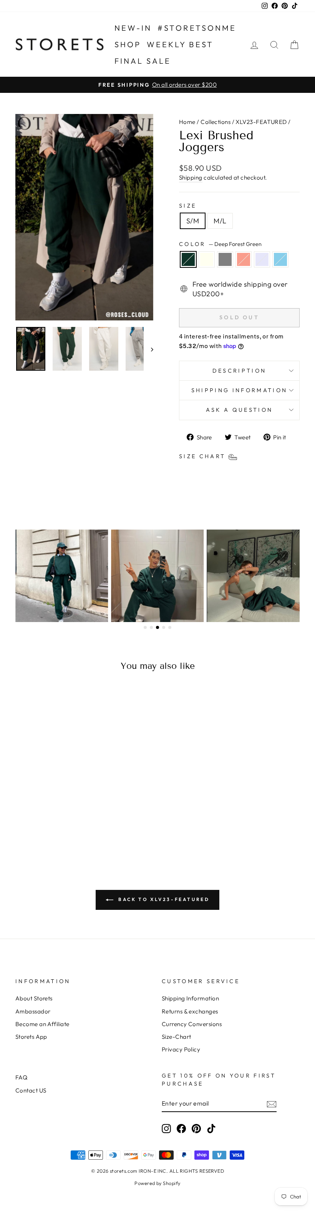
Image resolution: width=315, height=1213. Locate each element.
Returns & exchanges (190, 1011)
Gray (225, 259)
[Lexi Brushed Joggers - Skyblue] (73, 825)
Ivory (206, 259)
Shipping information (239, 390)
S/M (192, 220)
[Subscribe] (272, 1104)
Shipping (190, 177)
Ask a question (239, 409)
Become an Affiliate (42, 1024)
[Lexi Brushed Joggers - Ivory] (32, 825)
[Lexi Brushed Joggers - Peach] (52, 825)
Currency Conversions (192, 1024)
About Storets (34, 998)
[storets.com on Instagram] (166, 1128)
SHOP (127, 44)
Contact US (30, 1090)
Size (187, 205)
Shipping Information (190, 998)
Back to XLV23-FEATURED (163, 899)
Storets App (31, 1036)
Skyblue (280, 259)
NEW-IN (133, 28)
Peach (243, 259)
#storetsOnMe (197, 28)
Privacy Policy (181, 1049)
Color (220, 244)
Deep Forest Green (188, 259)
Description (239, 370)
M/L (220, 220)
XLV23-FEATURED (261, 121)
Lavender (262, 259)
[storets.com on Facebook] (181, 1128)
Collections (215, 121)
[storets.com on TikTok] (211, 1128)
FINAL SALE (142, 61)
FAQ (21, 1077)
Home (187, 121)
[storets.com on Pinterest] (196, 1128)
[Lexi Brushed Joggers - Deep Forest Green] (21, 825)
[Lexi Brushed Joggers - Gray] (42, 825)
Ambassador (33, 1011)
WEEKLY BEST (180, 44)
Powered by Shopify (157, 1183)
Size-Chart (176, 1036)
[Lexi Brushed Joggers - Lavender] (63, 825)
